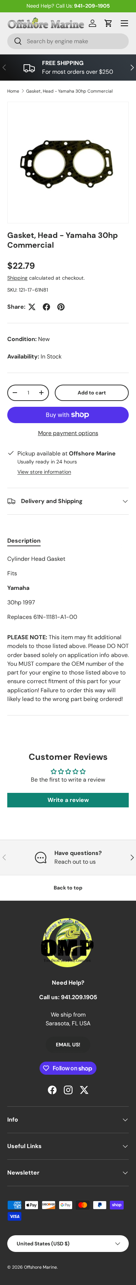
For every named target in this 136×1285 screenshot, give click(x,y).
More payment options (68, 433)
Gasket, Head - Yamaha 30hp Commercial (69, 91)
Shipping (17, 278)
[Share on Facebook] (46, 307)
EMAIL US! (68, 1044)
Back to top (68, 887)
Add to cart (92, 392)
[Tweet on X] (32, 307)
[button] (108, 23)
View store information (44, 472)
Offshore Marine (40, 1267)
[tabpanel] (68, 588)
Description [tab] (24, 540)
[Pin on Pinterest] (61, 307)
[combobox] (68, 41)
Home (13, 91)
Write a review (68, 800)
